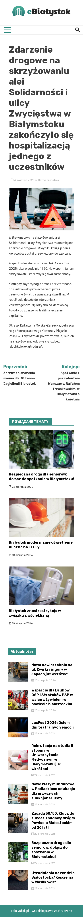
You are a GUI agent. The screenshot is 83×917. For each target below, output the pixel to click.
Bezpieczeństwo (48, 180)
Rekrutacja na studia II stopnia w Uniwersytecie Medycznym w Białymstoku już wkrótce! (52, 757)
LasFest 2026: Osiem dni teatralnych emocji (52, 725)
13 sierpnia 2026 (22, 623)
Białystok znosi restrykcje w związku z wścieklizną (35, 613)
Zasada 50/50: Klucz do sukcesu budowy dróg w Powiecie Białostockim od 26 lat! (53, 820)
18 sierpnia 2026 (22, 555)
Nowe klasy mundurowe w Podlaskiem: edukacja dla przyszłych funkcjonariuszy (53, 791)
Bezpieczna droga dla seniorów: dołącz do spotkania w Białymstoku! (41, 476)
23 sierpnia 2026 (45, 680)
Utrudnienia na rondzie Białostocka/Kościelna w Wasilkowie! (53, 877)
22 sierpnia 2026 (22, 486)
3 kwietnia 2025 (24, 180)
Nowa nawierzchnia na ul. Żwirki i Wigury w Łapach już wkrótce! (51, 669)
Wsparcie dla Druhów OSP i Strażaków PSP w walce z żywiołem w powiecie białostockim (52, 697)
